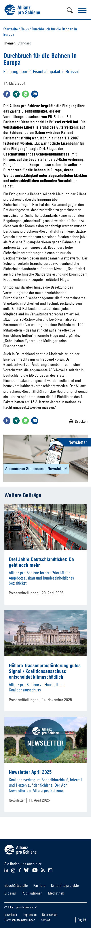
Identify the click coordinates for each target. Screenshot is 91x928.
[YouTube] (35, 869)
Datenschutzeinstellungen (19, 920)
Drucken (81, 421)
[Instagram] (13, 871)
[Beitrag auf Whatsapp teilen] (25, 94)
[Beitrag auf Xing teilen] (16, 94)
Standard (24, 43)
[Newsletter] (51, 869)
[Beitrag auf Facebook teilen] (6, 94)
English (82, 920)
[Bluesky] (26, 872)
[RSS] (43, 869)
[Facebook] (20, 869)
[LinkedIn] (6, 869)
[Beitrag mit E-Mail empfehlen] (34, 94)
